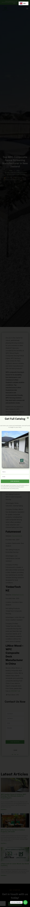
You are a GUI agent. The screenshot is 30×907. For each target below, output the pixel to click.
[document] (15, 453)
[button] (27, 417)
